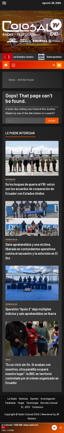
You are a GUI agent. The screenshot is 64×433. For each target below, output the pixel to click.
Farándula (10, 402)
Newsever (47, 414)
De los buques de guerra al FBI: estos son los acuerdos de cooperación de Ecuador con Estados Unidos (30, 188)
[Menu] (13, 65)
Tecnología (32, 402)
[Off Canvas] (4, 3)
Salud (8, 360)
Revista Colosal (48, 402)
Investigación (48, 398)
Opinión (34, 398)
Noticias (23, 398)
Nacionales (10, 179)
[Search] (54, 65)
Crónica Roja (11, 239)
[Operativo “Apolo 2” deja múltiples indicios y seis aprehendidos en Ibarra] (32, 283)
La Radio (12, 398)
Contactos (37, 407)
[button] (13, 65)
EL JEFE (25, 407)
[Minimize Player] (60, 428)
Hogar (21, 402)
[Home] (6, 65)
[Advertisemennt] (32, 41)
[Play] (54, 428)
